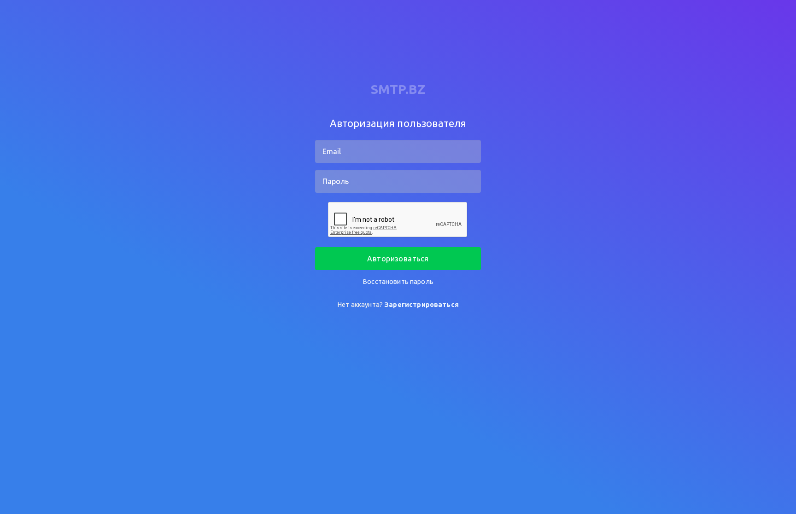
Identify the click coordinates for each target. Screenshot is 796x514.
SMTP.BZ (398, 89)
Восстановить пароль (398, 281)
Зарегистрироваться (421, 304)
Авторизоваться (398, 258)
